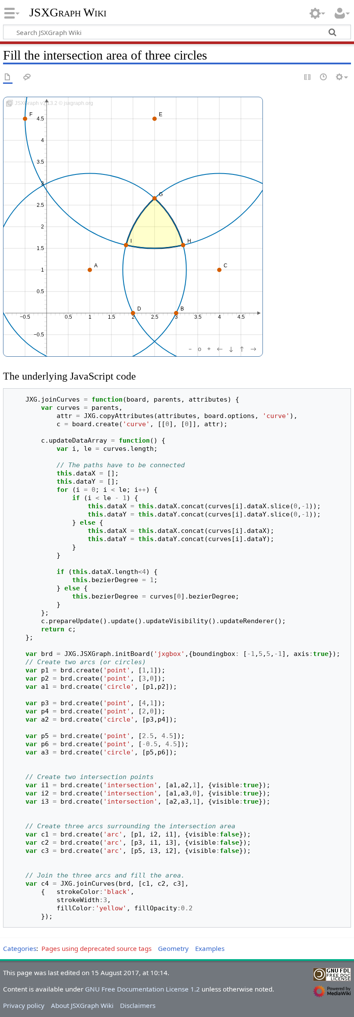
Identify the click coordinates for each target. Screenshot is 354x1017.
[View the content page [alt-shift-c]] (8, 77)
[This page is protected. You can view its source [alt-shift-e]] (308, 77)
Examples (209, 948)
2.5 (154, 317)
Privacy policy (23, 1005)
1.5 (111, 317)
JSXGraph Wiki (68, 12)
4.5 (240, 317)
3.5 (197, 317)
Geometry (173, 948)
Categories (19, 948)
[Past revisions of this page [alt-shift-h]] (324, 77)
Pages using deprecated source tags (96, 948)
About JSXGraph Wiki (82, 1005)
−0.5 (25, 317)
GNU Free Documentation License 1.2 (142, 989)
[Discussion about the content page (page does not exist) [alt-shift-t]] (27, 77)
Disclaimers (137, 1005)
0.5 (68, 317)
